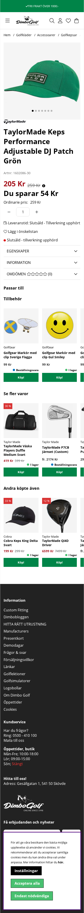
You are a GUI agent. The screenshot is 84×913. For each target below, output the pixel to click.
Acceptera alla (27, 883)
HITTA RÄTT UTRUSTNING (25, 624)
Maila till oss (14, 740)
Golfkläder (24, 35)
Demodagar (14, 645)
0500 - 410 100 (25, 735)
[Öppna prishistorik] (43, 186)
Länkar (9, 666)
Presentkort (14, 638)
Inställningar (26, 870)
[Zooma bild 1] (42, 81)
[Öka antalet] (37, 211)
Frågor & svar (15, 652)
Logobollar (13, 688)
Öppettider (13, 702)
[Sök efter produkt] (52, 20)
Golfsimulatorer (17, 680)
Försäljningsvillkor (19, 659)
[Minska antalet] (9, 211)
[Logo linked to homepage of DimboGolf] (27, 20)
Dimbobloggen (16, 617)
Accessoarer (46, 35)
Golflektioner (15, 673)
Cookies (10, 709)
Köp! (59, 472)
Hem (7, 35)
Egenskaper (18, 251)
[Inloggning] (60, 20)
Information (19, 262)
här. (61, 862)
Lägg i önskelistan (22, 231)
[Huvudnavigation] (7, 20)
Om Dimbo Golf (17, 695)
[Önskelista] (68, 20)
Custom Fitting (16, 610)
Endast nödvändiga (32, 895)
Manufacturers (16, 631)
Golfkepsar (69, 35)
